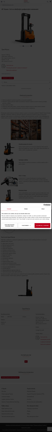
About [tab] (43, 208)
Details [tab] (26, 208)
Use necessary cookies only (9, 225)
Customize (25, 225)
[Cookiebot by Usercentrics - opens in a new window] (44, 205)
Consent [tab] (9, 208)
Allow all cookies (42, 225)
